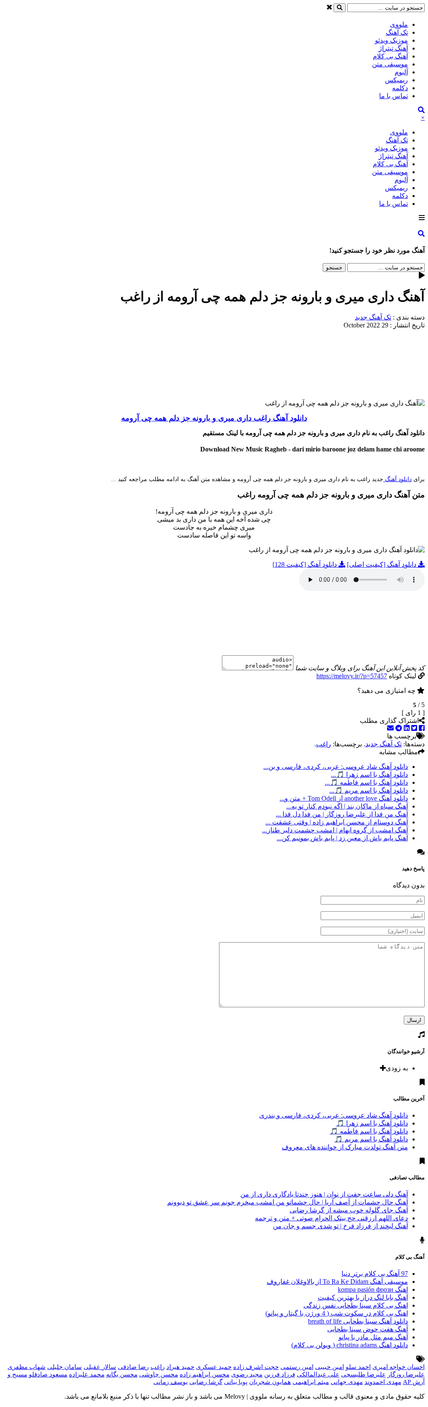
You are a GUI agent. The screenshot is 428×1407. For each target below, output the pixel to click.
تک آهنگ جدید (373, 317)
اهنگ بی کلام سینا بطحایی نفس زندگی (355, 1305)
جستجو (334, 267)
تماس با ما (393, 95)
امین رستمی (296, 1367)
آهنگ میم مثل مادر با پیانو (373, 1337)
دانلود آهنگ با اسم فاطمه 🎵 (369, 1131)
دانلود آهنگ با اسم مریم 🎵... (368, 790)
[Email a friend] (390, 728)
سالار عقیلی (100, 1367)
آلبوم (401, 72)
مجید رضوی (246, 1374)
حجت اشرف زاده (256, 1367)
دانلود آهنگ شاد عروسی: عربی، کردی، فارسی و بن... (335, 766)
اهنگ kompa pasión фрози (373, 1289)
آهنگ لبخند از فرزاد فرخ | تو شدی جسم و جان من (340, 1226)
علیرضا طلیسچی (363, 1374)
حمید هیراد (180, 1367)
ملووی (399, 24)
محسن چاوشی (158, 1374)
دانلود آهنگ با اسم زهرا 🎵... (369, 774)
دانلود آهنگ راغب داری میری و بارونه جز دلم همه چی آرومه (214, 418)
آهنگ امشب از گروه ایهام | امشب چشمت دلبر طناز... (335, 830)
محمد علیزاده (86, 1374)
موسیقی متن (390, 64)
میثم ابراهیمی (311, 1382)
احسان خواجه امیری (398, 1367)
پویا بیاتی (235, 1382)
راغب (323, 744)
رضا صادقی (133, 1367)
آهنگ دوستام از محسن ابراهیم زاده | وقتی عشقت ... (336, 822)
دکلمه (400, 87)
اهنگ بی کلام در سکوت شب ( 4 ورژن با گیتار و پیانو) (336, 1313)
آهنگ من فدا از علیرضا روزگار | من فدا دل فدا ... (342, 814)
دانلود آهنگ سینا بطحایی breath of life (358, 1321)
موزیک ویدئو (391, 40)
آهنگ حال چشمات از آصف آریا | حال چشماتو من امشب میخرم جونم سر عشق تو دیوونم (287, 1202)
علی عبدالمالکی (318, 1374)
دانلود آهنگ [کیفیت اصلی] (382, 564)
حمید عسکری (214, 1367)
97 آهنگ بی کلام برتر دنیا (374, 1273)
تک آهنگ (397, 32)
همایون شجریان (270, 1382)
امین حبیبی (329, 1367)
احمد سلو (358, 1367)
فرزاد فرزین (279, 1374)
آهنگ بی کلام (390, 56)
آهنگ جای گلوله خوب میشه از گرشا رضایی (349, 1210)
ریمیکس (396, 80)
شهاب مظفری (27, 1367)
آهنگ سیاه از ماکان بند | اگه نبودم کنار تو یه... (347, 806)
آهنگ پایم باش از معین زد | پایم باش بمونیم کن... (342, 838)
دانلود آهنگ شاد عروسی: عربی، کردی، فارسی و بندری (333, 1115)
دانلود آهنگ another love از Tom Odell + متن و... (344, 798)
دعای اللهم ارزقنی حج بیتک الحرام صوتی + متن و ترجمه (331, 1218)
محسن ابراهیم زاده (204, 1374)
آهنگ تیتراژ (393, 48)
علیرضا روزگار (406, 1374)
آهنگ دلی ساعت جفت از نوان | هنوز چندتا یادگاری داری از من (324, 1194)
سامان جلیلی (64, 1367)
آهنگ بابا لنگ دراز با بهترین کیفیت (363, 1297)
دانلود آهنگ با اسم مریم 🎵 (371, 1139)
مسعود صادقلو (48, 1374)
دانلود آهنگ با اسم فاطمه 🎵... (366, 782)
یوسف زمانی (170, 1382)
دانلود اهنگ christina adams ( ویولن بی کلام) (349, 1345)
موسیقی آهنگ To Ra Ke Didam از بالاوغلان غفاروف (337, 1281)
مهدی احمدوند (382, 1382)
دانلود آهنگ (397, 479)
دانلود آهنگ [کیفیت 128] (306, 564)
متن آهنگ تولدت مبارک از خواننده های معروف (345, 1147)
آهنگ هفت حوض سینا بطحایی (367, 1329)
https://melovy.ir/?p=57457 (351, 675)
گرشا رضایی (205, 1382)
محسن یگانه (122, 1374)
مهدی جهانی (347, 1382)
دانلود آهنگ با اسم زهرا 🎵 (372, 1123)
